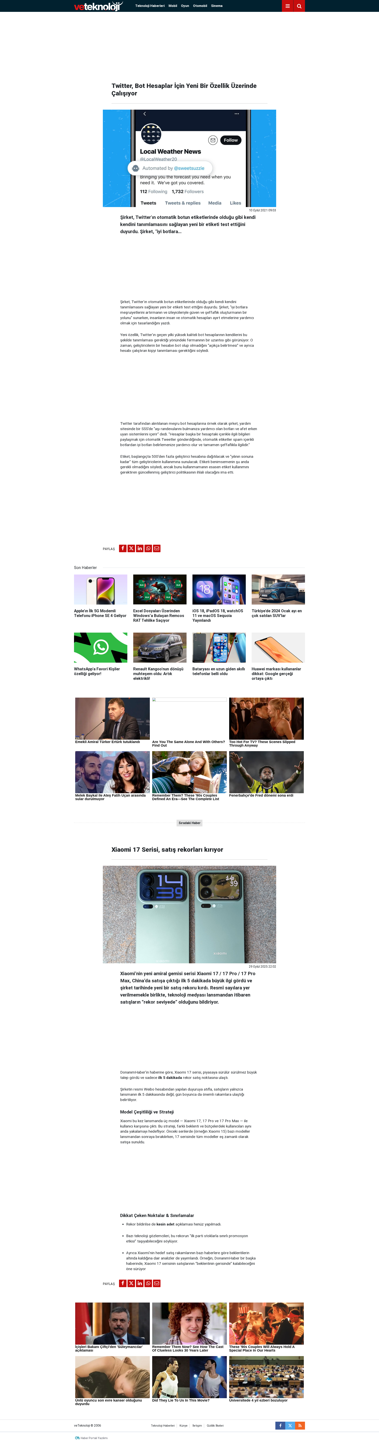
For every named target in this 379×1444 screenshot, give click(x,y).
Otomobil (200, 6)
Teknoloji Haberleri (150, 6)
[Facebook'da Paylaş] (123, 548)
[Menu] (287, 6)
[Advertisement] (189, 45)
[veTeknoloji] (98, 6)
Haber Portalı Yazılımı (94, 1438)
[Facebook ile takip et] (280, 1426)
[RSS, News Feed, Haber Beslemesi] (300, 1426)
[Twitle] (131, 548)
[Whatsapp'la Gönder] (148, 548)
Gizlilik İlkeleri (215, 1425)
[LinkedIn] (140, 548)
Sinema (216, 6)
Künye (184, 1425)
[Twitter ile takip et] (290, 1426)
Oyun (185, 6)
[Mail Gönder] (156, 548)
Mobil (173, 6)
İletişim (197, 1425)
